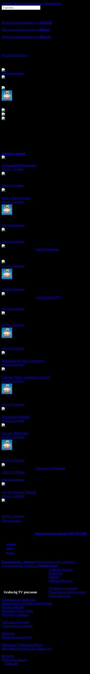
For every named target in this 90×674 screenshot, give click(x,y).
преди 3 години (13, 241)
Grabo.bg (11, 663)
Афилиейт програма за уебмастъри (26, 648)
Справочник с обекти (17, 626)
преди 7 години (13, 496)
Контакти (55, 573)
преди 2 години (13, 225)
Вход (24, 55)
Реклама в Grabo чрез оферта (22, 644)
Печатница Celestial (16, 417)
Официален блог (61, 580)
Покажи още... (12, 520)
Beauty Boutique (47, 249)
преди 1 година (13, 169)
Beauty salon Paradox (16, 198)
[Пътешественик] (6, 313)
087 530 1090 (77, 533)
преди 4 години (13, 348)
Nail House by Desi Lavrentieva (23, 361)
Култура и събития (15, 614)
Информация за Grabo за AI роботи (27, 603)
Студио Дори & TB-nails (19, 492)
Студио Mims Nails (15, 433)
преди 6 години (13, 420)
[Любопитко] (6, 230)
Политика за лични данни (67, 592)
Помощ (54, 577)
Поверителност (60, 595)
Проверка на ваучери (17, 637)
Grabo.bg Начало (60, 569)
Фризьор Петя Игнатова (19, 165)
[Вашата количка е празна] (2, 11)
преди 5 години (13, 381)
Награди (8, 656)
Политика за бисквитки (19, 599)
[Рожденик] (13, 214)
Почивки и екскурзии (17, 611)
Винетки (8, 633)
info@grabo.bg (57, 533)
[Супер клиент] (6, 158)
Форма (40, 533)
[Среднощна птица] (6, 174)
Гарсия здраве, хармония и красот (26, 377)
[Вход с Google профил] (45, 51)
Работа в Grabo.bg (14, 659)
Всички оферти (13, 607)
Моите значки (12, 73)
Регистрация (11, 55)
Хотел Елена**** (48, 297)
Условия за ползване (63, 588)
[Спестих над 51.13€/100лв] (6, 501)
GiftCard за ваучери (15, 622)
